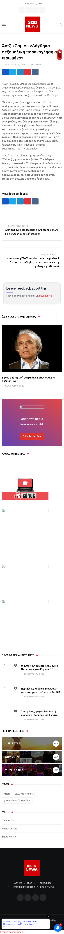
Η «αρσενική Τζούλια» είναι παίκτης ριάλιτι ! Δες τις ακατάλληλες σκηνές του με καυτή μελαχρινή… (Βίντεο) (33, 262)
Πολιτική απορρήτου (23, 886)
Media (7, 793)
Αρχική (18, 882)
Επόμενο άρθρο (48, 254)
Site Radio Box (32, 436)
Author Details (9, 828)
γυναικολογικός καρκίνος (17, 800)
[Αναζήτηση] (60, 24)
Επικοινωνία (9, 836)
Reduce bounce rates (11, 932)
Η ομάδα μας (44, 882)
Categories (8, 820)
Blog (29, 882)
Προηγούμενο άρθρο (18, 226)
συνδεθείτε (45, 295)
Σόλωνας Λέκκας (24, 793)
